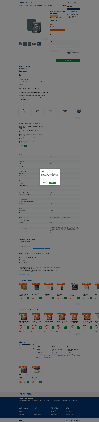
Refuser (44, 182)
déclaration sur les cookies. (49, 179)
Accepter (52, 182)
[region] (50, 177)
